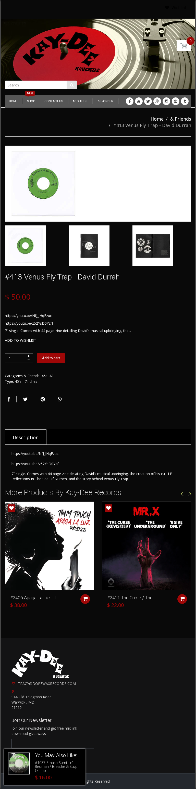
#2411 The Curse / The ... (131, 597)
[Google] (157, 101)
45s (44, 375)
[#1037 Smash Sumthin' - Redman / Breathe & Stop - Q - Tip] (19, 764)
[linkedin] (139, 101)
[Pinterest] (175, 101)
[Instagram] (166, 101)
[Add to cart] (85, 599)
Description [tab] (26, 437)
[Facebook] (129, 101)
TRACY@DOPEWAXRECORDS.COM (47, 683)
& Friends (180, 119)
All (51, 375)
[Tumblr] (185, 101)
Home (157, 119)
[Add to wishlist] (11, 508)
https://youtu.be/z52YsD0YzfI (29, 323)
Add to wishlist (20, 340)
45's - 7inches (26, 381)
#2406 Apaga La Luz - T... (34, 597)
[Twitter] (148, 101)
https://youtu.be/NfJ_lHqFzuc (28, 315)
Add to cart (51, 358)
